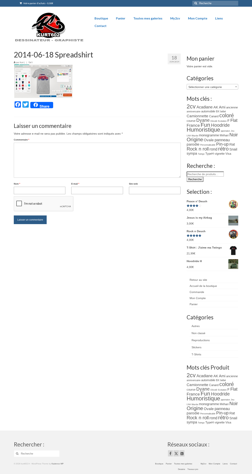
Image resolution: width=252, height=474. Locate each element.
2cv (191, 106)
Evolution (222, 121)
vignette (220, 153)
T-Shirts (196, 354)
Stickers (196, 347)
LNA (189, 135)
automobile (208, 111)
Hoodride (220, 125)
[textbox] (212, 87)
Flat (233, 120)
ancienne (232, 107)
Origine (195, 139)
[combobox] (212, 87)
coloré (226, 115)
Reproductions (201, 340)
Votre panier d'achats (38, 3)
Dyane (203, 120)
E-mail (75, 184)
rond (213, 149)
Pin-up (222, 144)
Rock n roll (198, 149)
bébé (223, 111)
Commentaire (21, 140)
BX (218, 111)
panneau (222, 140)
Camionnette (197, 116)
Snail (233, 149)
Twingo (201, 154)
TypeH (209, 153)
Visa (228, 153)
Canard (214, 116)
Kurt (22, 62)
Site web (133, 184)
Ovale (209, 140)
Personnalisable (207, 145)
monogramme (209, 135)
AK (215, 107)
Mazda (195, 135)
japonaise (225, 131)
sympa (192, 153)
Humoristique (203, 130)
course (191, 120)
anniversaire (193, 111)
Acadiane (204, 107)
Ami (222, 107)
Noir (233, 134)
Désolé (213, 121)
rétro (223, 149)
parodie (193, 144)
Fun (205, 125)
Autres (196, 326)
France (193, 125)
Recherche (195, 179)
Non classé (198, 333)
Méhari (224, 135)
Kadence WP (58, 464)
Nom (17, 184)
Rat (232, 144)
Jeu (232, 131)
